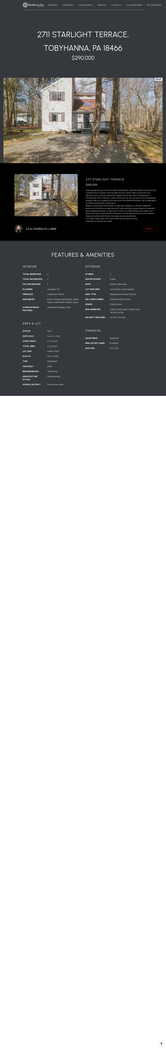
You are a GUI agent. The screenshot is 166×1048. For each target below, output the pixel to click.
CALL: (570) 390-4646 (133, 5)
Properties (52, 5)
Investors (102, 5)
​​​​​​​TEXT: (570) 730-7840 (153, 5)
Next (34, 159)
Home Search (68, 5)
